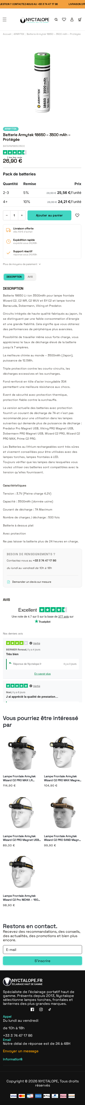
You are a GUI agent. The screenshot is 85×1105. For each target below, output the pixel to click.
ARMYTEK (19, 34)
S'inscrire (42, 961)
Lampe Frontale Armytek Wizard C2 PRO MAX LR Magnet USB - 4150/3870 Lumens (19, 778)
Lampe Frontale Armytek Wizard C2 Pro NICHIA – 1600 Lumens (21, 898)
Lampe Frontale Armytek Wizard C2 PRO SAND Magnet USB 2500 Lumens (63, 838)
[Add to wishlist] (77, 215)
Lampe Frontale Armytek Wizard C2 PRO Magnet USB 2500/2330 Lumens (21, 838)
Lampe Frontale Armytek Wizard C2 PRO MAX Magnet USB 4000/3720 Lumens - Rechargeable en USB (62, 778)
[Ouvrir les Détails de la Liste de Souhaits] (64, 19)
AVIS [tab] (30, 276)
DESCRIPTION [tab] (14, 276)
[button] (4, 19)
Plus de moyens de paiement (20, 264)
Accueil (7, 34)
